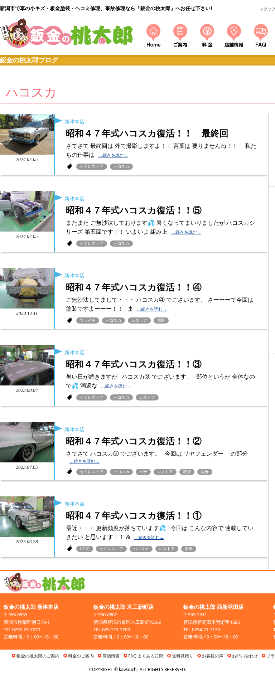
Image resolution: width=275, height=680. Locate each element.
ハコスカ (121, 166)
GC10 (85, 549)
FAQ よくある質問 (145, 656)
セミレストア (91, 166)
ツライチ (88, 320)
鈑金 (205, 472)
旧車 (189, 549)
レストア (139, 320)
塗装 (161, 320)
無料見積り (182, 656)
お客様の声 (212, 656)
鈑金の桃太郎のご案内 (37, 656)
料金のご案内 (81, 656)
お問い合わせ (245, 656)
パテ (143, 472)
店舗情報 (111, 656)
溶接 (187, 472)
